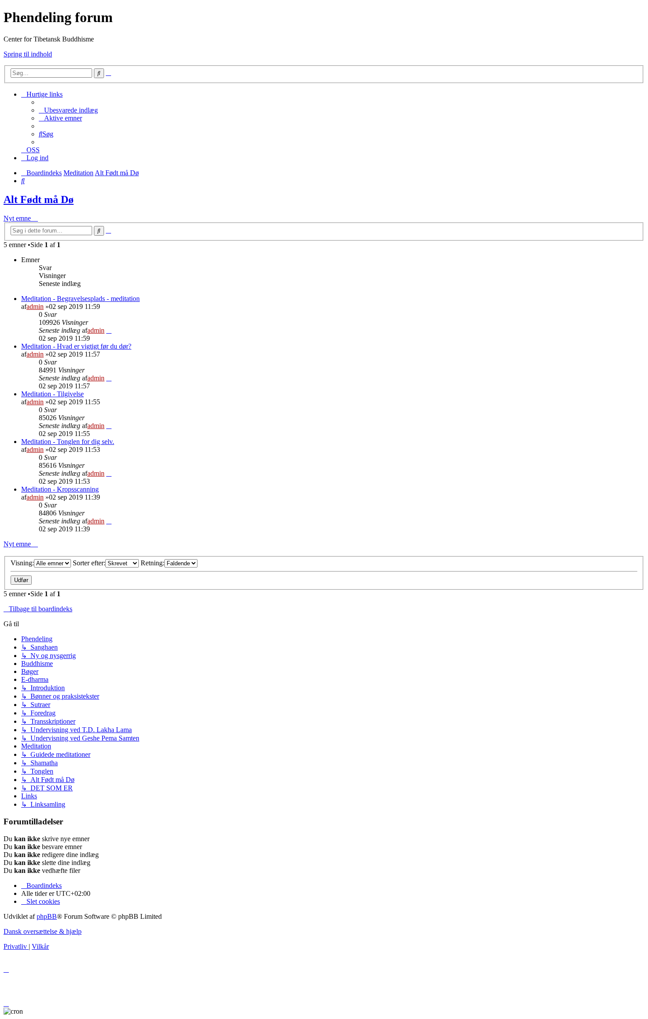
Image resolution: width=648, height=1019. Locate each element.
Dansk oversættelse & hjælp (43, 931)
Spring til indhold (28, 54)
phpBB (47, 916)
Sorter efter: (89, 563)
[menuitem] (68, 110)
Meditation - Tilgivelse (52, 394)
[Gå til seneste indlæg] (109, 330)
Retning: (152, 563)
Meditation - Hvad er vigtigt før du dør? (76, 346)
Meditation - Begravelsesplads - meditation (80, 298)
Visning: (22, 563)
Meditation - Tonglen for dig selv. (67, 441)
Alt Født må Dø (39, 199)
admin (35, 306)
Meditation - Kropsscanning (60, 489)
